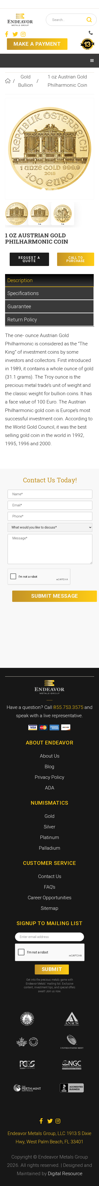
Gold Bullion (25, 81)
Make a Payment (37, 44)
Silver (49, 827)
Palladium (49, 848)
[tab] (49, 280)
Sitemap (49, 908)
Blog (49, 766)
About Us (49, 756)
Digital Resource (65, 1173)
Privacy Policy (49, 777)
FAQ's (49, 887)
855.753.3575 (68, 707)
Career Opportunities (49, 897)
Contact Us (49, 876)
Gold (49, 816)
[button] (92, 61)
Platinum (49, 837)
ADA (49, 788)
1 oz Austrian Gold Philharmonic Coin (67, 81)
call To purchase (75, 259)
